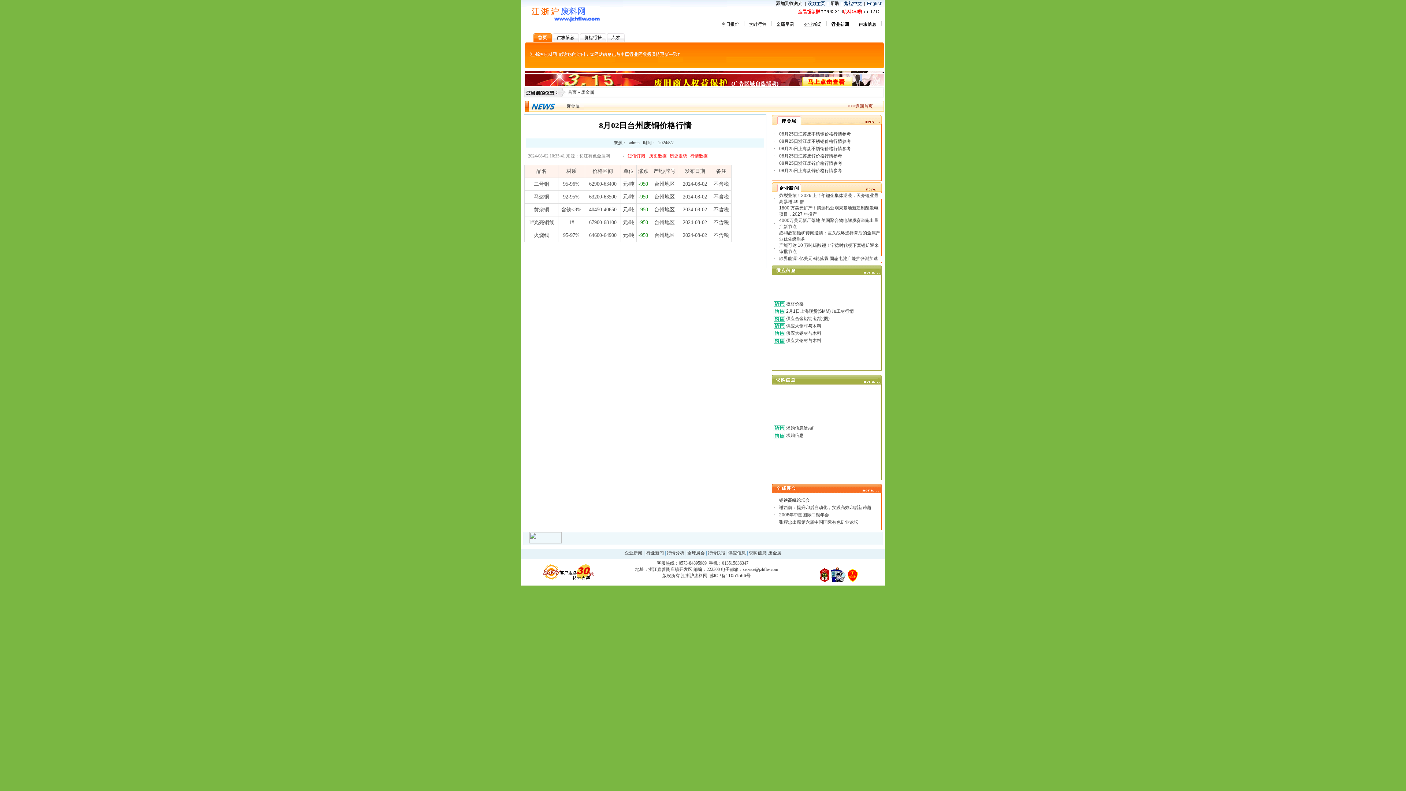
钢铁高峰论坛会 (794, 500)
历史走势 (678, 156)
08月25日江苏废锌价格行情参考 (810, 156)
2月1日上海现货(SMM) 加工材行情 (820, 311)
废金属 (587, 92)
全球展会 (696, 553)
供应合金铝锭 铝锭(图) (808, 318)
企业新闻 (633, 553)
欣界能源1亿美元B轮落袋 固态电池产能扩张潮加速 (828, 258)
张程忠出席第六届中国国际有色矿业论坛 (818, 522)
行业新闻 (655, 553)
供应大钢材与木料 (803, 325)
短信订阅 (636, 156)
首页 (572, 92)
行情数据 (699, 156)
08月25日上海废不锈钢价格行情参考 (815, 148)
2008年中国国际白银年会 (804, 514)
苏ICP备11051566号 (730, 575)
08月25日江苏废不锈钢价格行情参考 (815, 134)
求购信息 (795, 435)
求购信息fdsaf (799, 428)
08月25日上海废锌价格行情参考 (810, 170)
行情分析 (675, 553)
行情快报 (716, 553)
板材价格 (795, 304)
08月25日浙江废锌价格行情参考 (810, 163)
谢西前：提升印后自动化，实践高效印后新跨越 (825, 507)
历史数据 (658, 156)
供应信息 (737, 553)
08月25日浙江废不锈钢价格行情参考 (815, 141)
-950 (643, 184)
